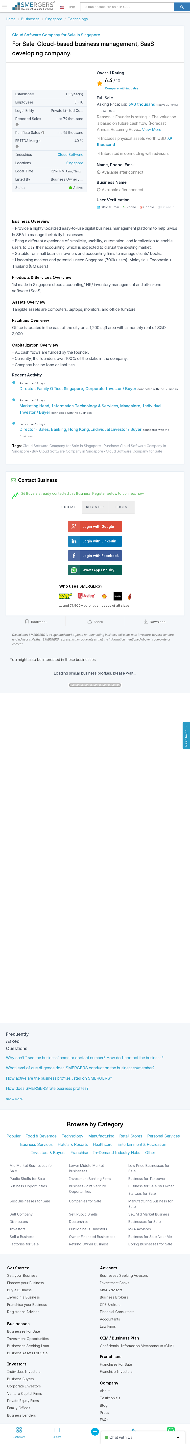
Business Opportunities (28, 1186)
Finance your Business (25, 1283)
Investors (17, 1229)
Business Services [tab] (36, 1144)
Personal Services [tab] (163, 1136)
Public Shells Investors (88, 1229)
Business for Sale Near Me (150, 1237)
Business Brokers (114, 1297)
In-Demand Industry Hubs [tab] (116, 1152)
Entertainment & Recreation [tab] (142, 1144)
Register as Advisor (23, 1312)
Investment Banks (114, 1283)
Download (157, 622)
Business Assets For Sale (27, 1353)
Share (98, 622)
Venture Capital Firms (24, 1393)
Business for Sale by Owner (151, 1186)
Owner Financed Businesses (92, 1237)
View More (151, 129)
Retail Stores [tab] (130, 1136)
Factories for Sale (24, 1244)
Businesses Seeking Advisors (124, 1275)
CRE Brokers (110, 1304)
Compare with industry (121, 88)
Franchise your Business (27, 1304)
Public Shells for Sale (27, 1178)
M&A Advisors (139, 1229)
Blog (104, 1405)
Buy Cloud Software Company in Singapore (67, 451)
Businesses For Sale (23, 1331)
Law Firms (108, 1326)
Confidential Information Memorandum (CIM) (137, 1346)
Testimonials (110, 1398)
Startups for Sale (142, 1193)
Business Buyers (20, 1379)
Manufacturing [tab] (101, 1136)
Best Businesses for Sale (30, 1201)
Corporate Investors (24, 1386)
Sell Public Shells (83, 1214)
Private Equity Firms (23, 1401)
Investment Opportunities (28, 1339)
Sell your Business (22, 1275)
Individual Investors (24, 1371)
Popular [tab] (13, 1136)
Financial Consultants (117, 1312)
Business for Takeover (147, 1178)
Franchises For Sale (116, 1364)
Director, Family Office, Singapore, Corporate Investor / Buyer (78, 388)
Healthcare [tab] (103, 1144)
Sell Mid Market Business (148, 1214)
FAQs (104, 1420)
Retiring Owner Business (89, 1244)
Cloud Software (70, 154)
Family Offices (18, 1408)
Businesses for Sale (144, 1221)
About (105, 1391)
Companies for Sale (85, 1201)
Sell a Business (22, 1237)
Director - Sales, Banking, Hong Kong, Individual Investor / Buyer (81, 429)
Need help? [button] (186, 738)
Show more (14, 1099)
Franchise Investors (116, 1371)
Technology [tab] (72, 1136)
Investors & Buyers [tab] (48, 1152)
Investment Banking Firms (90, 1178)
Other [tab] (150, 1152)
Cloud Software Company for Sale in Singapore (62, 446)
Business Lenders (21, 1415)
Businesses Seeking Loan (28, 1346)
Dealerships (79, 1221)
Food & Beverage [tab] (41, 1136)
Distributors (19, 1221)
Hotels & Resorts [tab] (73, 1144)
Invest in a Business (23, 1297)
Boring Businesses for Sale (150, 1244)
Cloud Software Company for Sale (134, 451)
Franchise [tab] (79, 1152)
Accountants (110, 1319)
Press (104, 1412)
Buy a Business (19, 1290)
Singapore (74, 163)
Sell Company (21, 1214)
